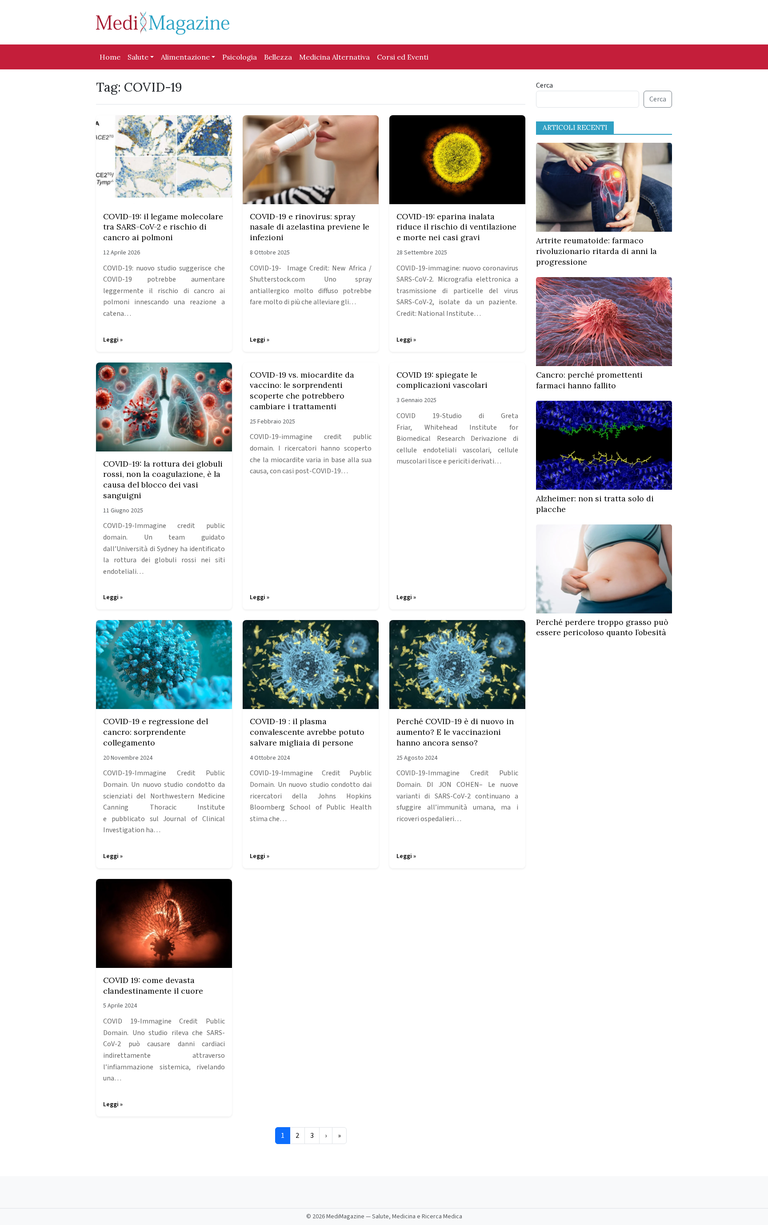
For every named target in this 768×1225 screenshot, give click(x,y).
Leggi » (113, 339)
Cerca (544, 85)
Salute (138, 56)
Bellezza (278, 56)
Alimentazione (185, 56)
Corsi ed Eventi (402, 56)
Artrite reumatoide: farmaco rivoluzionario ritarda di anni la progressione (596, 251)
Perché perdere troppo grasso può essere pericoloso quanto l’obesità (602, 627)
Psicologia (239, 56)
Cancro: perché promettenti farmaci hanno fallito (589, 380)
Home (110, 56)
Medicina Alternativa (334, 56)
